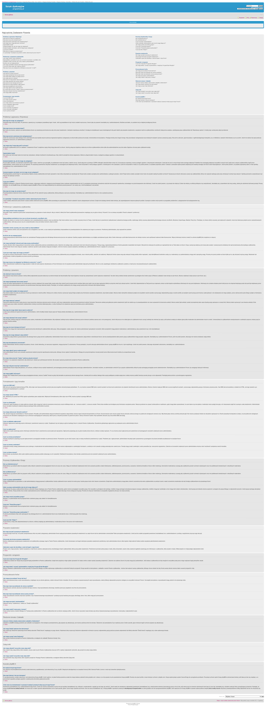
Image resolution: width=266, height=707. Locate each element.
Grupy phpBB (58, 669)
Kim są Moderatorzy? (141, 40)
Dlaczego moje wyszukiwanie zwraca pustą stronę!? (149, 74)
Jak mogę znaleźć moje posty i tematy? (146, 77)
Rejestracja (254, 17)
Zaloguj (261, 17)
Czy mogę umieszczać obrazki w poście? (13, 102)
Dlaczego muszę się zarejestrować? (12, 40)
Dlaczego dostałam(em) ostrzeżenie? (12, 86)
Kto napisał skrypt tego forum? (143, 98)
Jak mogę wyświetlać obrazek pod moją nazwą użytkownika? (18, 64)
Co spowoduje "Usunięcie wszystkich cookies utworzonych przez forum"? (22, 52)
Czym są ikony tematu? (9, 110)
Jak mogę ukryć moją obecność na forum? (14, 43)
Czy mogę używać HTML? (10, 99)
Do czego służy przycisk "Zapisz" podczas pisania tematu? (18, 89)
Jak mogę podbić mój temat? (10, 92)
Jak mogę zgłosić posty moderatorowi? (13, 87)
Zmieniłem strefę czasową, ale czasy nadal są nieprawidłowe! (18, 61)
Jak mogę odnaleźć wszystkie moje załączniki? (147, 91)
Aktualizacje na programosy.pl (9, 1)
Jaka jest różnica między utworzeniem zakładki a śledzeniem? (151, 82)
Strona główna (9, 14)
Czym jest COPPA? (8, 49)
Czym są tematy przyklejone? (10, 107)
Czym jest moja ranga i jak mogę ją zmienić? (14, 66)
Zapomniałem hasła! (8, 44)
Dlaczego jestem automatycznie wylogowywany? (15, 41)
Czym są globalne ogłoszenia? (10, 104)
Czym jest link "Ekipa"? (141, 49)
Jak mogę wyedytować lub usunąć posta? (13, 75)
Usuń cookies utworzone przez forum (230, 700)
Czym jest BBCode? (8, 98)
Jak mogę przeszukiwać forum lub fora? (146, 70)
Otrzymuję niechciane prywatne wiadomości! (147, 56)
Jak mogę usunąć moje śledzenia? (144, 86)
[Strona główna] (14, 5)
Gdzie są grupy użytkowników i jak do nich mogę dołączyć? (151, 43)
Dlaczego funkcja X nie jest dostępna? (145, 100)
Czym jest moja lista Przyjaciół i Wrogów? (146, 63)
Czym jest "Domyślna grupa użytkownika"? (146, 48)
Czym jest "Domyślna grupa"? (143, 46)
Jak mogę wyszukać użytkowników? (145, 75)
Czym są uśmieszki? (8, 101)
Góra (6, 124)
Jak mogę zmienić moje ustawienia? (12, 58)
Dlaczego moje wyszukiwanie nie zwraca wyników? (149, 72)
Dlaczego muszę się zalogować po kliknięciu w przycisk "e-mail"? (19, 67)
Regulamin (241, 17)
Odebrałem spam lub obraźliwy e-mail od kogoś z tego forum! (151, 58)
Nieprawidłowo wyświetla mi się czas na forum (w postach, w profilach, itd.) (22, 60)
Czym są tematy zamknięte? (10, 109)
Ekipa (218, 700)
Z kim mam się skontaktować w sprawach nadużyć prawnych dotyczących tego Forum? (158, 101)
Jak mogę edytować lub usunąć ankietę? (13, 81)
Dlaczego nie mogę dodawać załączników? (14, 84)
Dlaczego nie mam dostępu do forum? (12, 83)
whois (176, 686)
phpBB (133, 703)
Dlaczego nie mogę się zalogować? (12, 38)
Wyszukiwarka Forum (257, 7)
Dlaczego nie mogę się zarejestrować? (13, 51)
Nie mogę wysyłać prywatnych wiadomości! (147, 55)
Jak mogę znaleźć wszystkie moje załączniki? (147, 93)
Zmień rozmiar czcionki (261, 14)
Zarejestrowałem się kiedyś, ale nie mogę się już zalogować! (18, 48)
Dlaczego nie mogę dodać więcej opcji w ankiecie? (15, 79)
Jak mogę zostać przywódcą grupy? (145, 44)
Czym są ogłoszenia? (8, 106)
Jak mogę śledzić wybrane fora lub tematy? (147, 84)
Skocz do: (221, 696)
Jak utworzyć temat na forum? (10, 73)
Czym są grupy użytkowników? (143, 41)
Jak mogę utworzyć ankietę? (10, 78)
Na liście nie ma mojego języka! (11, 63)
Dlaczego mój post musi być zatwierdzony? (14, 91)
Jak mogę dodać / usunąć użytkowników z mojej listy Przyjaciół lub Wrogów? (155, 65)
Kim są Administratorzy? (142, 38)
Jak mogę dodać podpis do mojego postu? (13, 76)
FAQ (248, 17)
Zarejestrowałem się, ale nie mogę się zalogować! (15, 46)
